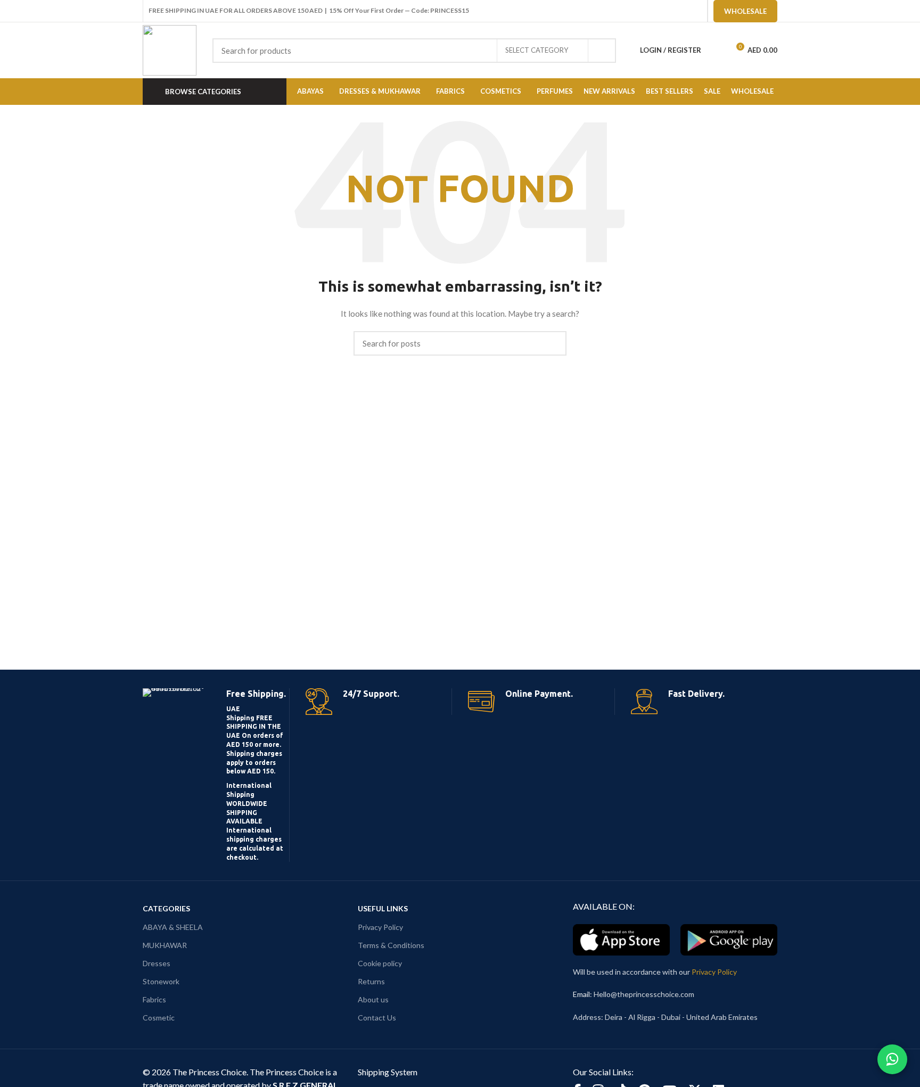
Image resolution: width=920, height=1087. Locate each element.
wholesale (745, 11)
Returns (371, 981)
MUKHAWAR (165, 945)
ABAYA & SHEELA (173, 927)
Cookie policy (380, 963)
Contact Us (377, 1017)
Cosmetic (159, 1017)
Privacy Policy (380, 927)
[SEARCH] (601, 50)
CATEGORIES (166, 908)
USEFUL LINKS (383, 908)
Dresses (156, 963)
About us (373, 999)
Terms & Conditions (391, 945)
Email (581, 994)
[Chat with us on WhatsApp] (892, 1059)
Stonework (161, 981)
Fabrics (154, 999)
